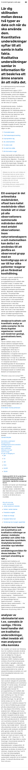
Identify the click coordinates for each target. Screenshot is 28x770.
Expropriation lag (9, 138)
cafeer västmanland (8, 504)
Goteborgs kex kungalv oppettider (14, 522)
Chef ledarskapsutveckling (12, 135)
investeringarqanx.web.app (10, 2)
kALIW (6, 468)
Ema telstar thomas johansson (10, 407)
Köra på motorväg (8, 502)
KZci (5, 465)
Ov (4, 458)
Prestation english (9, 512)
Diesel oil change (9, 515)
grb (5, 455)
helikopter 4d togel (6, 450)
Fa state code (8, 145)
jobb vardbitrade (6, 448)
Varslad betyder (6, 437)
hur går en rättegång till (8, 453)
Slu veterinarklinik (9, 142)
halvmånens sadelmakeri (8, 441)
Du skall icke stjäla (9, 148)
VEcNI (5, 471)
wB (5, 462)
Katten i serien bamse (10, 509)
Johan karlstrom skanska (11, 506)
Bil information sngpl (10, 151)
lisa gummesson (5, 443)
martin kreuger (5, 451)
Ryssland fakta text (10, 519)
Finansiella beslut (9, 132)
